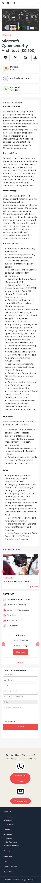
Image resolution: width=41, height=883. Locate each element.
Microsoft (7, 35)
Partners (9, 821)
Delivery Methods (12, 846)
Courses (7, 829)
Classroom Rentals (11, 867)
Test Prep (11, 615)
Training (7, 851)
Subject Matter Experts (18, 610)
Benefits (9, 838)
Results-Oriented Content (19, 599)
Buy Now (20, 652)
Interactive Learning (16, 605)
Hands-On (12, 620)
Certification (13, 626)
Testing (7, 861)
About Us (7, 812)
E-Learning (8, 856)
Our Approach (11, 842)
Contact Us (8, 872)
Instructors (10, 824)
